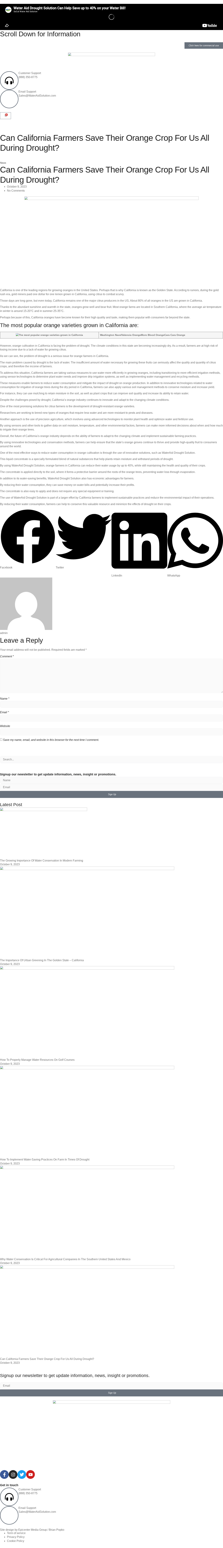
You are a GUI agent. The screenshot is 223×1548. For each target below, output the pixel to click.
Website (5, 726)
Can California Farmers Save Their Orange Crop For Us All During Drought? (47, 1358)
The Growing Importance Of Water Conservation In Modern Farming (41, 860)
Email (4, 712)
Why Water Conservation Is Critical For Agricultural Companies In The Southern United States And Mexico (65, 1259)
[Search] (3, 765)
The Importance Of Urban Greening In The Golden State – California (42, 960)
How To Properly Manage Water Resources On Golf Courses (37, 1059)
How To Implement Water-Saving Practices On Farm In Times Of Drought (44, 1159)
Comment (7, 656)
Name (4, 698)
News (3, 162)
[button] (28, 539)
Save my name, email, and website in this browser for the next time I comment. (51, 739)
